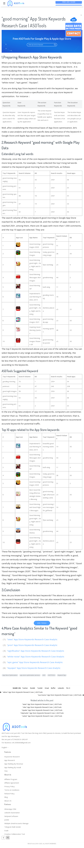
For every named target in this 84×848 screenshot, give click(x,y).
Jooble (6, 820)
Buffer (53, 688)
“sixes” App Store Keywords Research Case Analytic (32, 639)
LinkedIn (61, 688)
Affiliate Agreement (11, 783)
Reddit (32, 688)
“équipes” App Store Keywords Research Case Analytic (34, 668)
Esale (6, 830)
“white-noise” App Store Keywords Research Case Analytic (36, 656)
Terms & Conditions (11, 790)
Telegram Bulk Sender (12, 827)
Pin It (68, 688)
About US (7, 801)
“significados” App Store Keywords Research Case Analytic (36, 650)
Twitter (25, 688)
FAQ (6, 771)
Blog (6, 797)
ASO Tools (42, 623)
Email (47, 688)
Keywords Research (12, 757)
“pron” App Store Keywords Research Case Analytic (32, 645)
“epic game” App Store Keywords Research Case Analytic (35, 662)
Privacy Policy (9, 786)
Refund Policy (9, 793)
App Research (9, 760)
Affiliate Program (10, 779)
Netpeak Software (11, 816)
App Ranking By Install (12, 767)
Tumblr (40, 688)
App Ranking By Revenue (13, 764)
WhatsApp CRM (10, 809)
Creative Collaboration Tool (14, 834)
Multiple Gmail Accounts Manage (16, 823)
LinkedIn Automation (12, 812)
